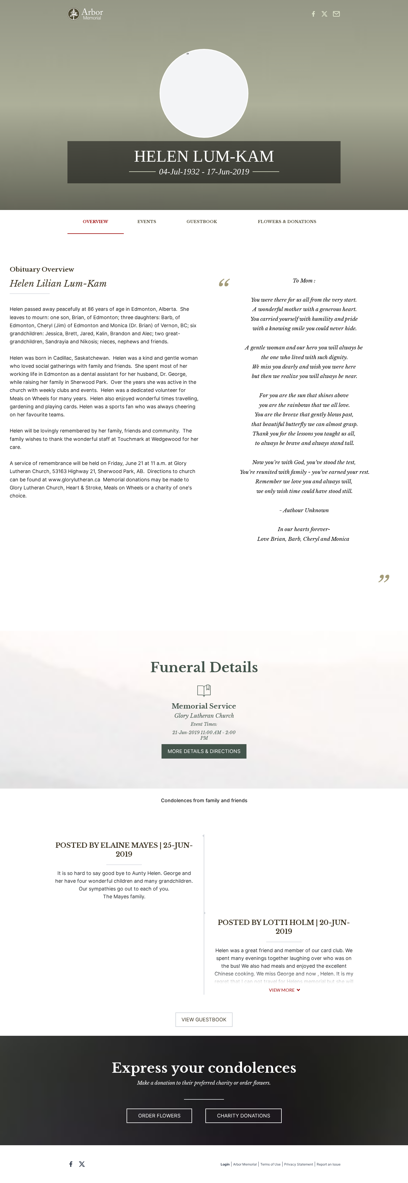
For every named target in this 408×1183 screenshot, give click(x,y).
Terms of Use (270, 1164)
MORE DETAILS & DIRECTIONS (204, 751)
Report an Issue (329, 1164)
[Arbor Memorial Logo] (85, 14)
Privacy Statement (298, 1164)
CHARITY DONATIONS (243, 1116)
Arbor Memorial (245, 1164)
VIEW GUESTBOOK (204, 1019)
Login (225, 1164)
